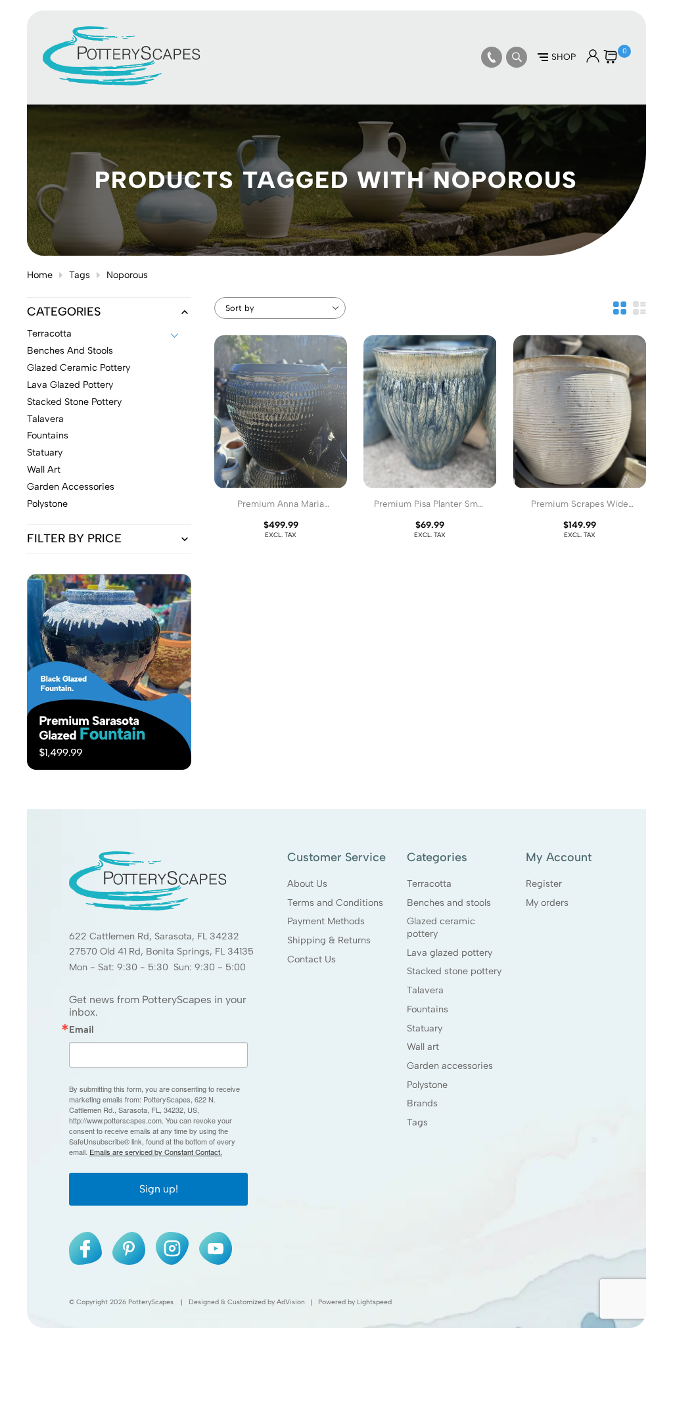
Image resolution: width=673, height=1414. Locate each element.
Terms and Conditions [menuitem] (335, 902)
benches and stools (70, 351)
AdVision (291, 1302)
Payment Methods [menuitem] (326, 921)
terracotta (49, 334)
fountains (47, 436)
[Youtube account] (215, 1248)
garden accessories (70, 487)
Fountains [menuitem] (427, 1009)
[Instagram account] (172, 1248)
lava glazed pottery (70, 385)
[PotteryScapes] (121, 82)
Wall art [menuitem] (423, 1046)
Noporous (127, 275)
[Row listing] (639, 308)
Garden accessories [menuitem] (450, 1066)
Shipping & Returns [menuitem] (329, 940)
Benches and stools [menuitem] (449, 902)
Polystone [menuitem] (427, 1085)
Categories (64, 312)
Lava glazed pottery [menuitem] (449, 952)
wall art (43, 470)
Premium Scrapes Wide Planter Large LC (579, 509)
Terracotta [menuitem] (429, 883)
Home (40, 275)
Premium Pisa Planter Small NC (430, 509)
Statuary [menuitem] (424, 1028)
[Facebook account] (85, 1248)
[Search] (516, 57)
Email (81, 1029)
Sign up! (158, 1189)
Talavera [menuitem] (425, 990)
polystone (47, 504)
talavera (45, 419)
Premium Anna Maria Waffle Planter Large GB (280, 509)
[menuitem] (491, 57)
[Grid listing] (619, 308)
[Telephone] (491, 57)
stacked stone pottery (74, 402)
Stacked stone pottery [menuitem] (454, 971)
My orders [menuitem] (547, 902)
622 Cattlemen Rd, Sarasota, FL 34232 (154, 936)
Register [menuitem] (544, 883)
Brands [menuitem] (422, 1103)
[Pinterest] (128, 1248)
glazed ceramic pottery (78, 368)
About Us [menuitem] (307, 883)
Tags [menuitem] (417, 1122)
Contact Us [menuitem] (311, 959)
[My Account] (592, 59)
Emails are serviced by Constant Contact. (155, 1151)
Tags (79, 275)
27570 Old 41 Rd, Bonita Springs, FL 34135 (161, 951)
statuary (44, 453)
